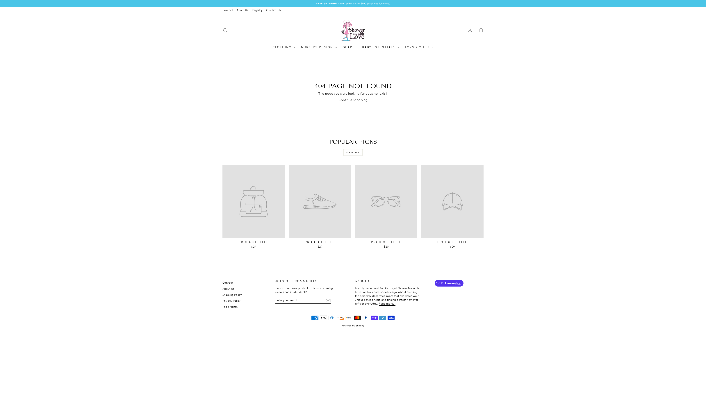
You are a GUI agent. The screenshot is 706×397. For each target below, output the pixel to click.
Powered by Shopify (352, 325)
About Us (242, 10)
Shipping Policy (232, 294)
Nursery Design (317, 47)
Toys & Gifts (418, 47)
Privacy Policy (231, 300)
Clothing (282, 47)
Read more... (387, 303)
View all (353, 152)
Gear (348, 47)
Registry (257, 10)
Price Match (230, 306)
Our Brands (273, 10)
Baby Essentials (379, 47)
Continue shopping (353, 100)
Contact (227, 10)
